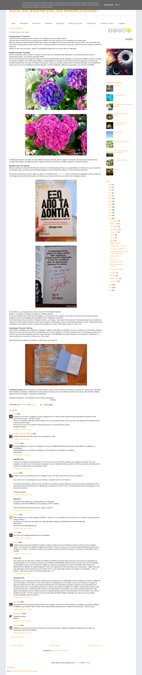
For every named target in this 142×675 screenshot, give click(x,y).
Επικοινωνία (36, 23)
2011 (110, 290)
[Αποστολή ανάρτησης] (40, 404)
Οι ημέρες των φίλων (107, 23)
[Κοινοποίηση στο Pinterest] (52, 405)
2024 (110, 190)
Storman (77, 663)
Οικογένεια (48, 23)
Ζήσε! (116, 169)
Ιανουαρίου (114, 281)
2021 (110, 198)
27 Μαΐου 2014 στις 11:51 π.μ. (23, 494)
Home (13, 23)
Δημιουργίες (60, 23)
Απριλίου (113, 272)
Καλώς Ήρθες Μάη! (116, 269)
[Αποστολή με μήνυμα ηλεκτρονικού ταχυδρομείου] (44, 405)
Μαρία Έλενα (18, 613)
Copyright (121, 23)
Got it (117, 5)
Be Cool (16, 514)
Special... (113, 259)
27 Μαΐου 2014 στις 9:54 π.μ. (23, 455)
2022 (110, 196)
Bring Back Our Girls (116, 262)
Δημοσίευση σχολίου (18, 637)
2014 (110, 218)
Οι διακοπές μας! (119, 95)
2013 (110, 285)
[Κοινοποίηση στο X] (48, 405)
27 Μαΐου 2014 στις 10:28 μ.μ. (23, 609)
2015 (110, 215)
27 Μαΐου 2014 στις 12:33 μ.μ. (23, 510)
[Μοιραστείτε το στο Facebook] (50, 405)
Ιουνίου (112, 238)
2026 (110, 184)
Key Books (61, 174)
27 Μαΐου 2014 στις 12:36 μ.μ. (23, 528)
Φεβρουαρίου (114, 278)
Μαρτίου (113, 275)
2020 (110, 201)
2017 (110, 210)
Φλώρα (16, 542)
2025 (110, 187)
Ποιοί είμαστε (24, 23)
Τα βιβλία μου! (91, 23)
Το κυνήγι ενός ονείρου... (122, 141)
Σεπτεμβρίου (114, 229)
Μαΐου (112, 240)
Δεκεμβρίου (114, 221)
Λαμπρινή (17, 443)
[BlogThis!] (46, 405)
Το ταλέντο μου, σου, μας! (118, 246)
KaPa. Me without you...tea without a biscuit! (53, 11)
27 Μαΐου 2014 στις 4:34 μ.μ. (23, 573)
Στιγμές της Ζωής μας (75, 23)
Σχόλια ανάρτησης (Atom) (60, 650)
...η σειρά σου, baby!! (121, 160)
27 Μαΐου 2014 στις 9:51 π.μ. (23, 439)
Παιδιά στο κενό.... (116, 243)
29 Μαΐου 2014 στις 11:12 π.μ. (23, 633)
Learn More (108, 5)
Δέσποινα (17, 602)
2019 (110, 204)
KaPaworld (24, 404)
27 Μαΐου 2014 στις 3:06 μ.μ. (23, 538)
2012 (110, 287)
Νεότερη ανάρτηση (17, 645)
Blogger (88, 663)
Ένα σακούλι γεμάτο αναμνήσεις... (121, 151)
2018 (110, 207)
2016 (110, 212)
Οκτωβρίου (114, 226)
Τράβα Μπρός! (115, 256)
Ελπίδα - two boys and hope (23, 433)
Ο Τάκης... (117, 86)
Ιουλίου (112, 235)
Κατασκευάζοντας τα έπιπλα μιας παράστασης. (119, 252)
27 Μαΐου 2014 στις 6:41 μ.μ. (23, 597)
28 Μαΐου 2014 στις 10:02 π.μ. (23, 621)
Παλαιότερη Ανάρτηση (94, 645)
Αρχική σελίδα (55, 645)
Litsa (15, 414)
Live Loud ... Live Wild (117, 249)
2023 (110, 193)
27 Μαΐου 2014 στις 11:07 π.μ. (23, 469)
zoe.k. (15, 532)
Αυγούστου (114, 232)
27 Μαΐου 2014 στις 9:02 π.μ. (23, 429)
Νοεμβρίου (114, 223)
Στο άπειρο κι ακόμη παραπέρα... (120, 123)
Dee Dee (16, 473)
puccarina (17, 625)
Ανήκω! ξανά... (119, 132)
